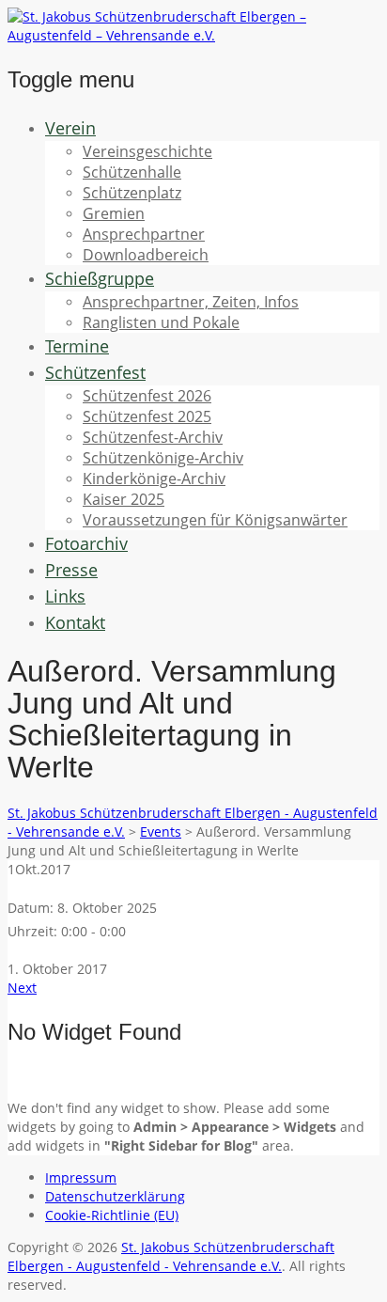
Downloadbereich (146, 254)
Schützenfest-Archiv (153, 437)
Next (22, 987)
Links (65, 596)
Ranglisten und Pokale (161, 322)
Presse (71, 569)
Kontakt (75, 622)
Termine (77, 346)
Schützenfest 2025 (147, 416)
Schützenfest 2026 (147, 395)
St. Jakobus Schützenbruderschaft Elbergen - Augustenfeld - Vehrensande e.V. (171, 1256)
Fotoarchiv (86, 543)
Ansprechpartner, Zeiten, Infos (191, 301)
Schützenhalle (132, 172)
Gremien (114, 213)
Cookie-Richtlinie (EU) (111, 1215)
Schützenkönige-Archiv (163, 457)
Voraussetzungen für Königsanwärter (215, 520)
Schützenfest (95, 372)
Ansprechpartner (144, 234)
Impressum (80, 1177)
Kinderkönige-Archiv (154, 478)
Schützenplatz (132, 192)
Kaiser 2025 (123, 499)
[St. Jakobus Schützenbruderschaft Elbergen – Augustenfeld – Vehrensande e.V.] (193, 35)
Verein (70, 128)
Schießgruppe (99, 278)
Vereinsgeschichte (147, 151)
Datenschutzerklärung (115, 1196)
